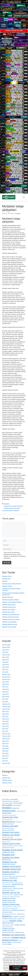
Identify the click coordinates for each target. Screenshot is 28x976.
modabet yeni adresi (8, 930)
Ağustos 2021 (6, 763)
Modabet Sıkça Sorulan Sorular (9, 913)
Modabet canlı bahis (10, 826)
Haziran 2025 (6, 654)
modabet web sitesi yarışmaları (8, 924)
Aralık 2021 (5, 753)
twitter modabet (6, 942)
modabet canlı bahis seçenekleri (8, 828)
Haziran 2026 (6, 647)
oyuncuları (20, 940)
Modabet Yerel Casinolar (9, 627)
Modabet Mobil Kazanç (9, 604)
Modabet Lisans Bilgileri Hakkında (12, 602)
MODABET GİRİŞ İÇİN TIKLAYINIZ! (14, 30)
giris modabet (16, 801)
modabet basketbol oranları (7, 819)
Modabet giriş (8, 854)
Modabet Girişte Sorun (9, 607)
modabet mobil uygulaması (8, 890)
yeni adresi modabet (16, 942)
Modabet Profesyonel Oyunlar (10, 619)
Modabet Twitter (7, 782)
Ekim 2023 (5, 699)
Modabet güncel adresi (11, 866)
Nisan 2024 (5, 684)
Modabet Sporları (7, 586)
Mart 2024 (5, 686)
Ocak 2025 (5, 662)
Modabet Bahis (7, 813)
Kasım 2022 (5, 726)
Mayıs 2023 (5, 711)
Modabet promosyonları (11, 904)
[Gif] (14, 82)
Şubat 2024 (5, 689)
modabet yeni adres (8, 928)
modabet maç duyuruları (6, 884)
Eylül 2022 (5, 731)
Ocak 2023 (5, 721)
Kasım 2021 (5, 755)
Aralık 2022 (5, 723)
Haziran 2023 (6, 709)
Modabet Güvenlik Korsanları (10, 617)
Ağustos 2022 (6, 733)
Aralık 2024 (5, 664)
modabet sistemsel (5, 908)
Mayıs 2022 (5, 741)
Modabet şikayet (18, 937)
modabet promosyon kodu (8, 902)
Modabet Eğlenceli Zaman (9, 624)
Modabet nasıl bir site (11, 892)
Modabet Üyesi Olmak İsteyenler (11, 583)
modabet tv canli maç (19, 916)
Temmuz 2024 (6, 677)
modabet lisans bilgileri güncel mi (8, 882)
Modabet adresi (9, 811)
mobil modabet (17, 805)
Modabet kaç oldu (9, 880)
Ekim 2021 (5, 758)
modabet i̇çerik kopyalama (20, 876)
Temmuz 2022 (6, 736)
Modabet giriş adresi (10, 857)
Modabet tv (7, 916)
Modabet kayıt (13, 878)
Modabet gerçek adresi (12, 850)
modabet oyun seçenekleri (15, 896)
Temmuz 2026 (6, 644)
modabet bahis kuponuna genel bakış (9, 815)
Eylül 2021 (5, 760)
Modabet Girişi (6, 859)
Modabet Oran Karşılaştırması (10, 614)
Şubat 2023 (5, 718)
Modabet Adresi (6, 576)
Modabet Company (7, 597)
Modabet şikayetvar (10, 940)
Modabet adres (15, 808)
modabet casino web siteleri (18, 845)
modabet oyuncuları (5, 896)
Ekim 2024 (5, 669)
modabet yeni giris (19, 932)
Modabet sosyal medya (18, 910)
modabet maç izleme (8, 886)
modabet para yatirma (8, 898)
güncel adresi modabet (7, 803)
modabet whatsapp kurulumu (7, 926)
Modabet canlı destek (11, 835)
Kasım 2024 (5, 667)
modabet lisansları (18, 882)
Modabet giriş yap (9, 862)
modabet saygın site (17, 906)
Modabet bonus (8, 821)
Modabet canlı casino (10, 832)
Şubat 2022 (5, 748)
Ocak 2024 (5, 691)
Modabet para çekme (8, 900)
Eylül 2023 (5, 701)
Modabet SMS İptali (6, 910)
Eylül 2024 (5, 672)
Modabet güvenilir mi (10, 872)
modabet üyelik (6, 937)
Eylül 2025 (5, 652)
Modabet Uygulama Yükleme (10, 599)
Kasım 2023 (5, 696)
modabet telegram (21, 913)
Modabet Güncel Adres (8, 864)
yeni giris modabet (7, 944)
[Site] (14, 51)
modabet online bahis (18, 894)
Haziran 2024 (6, 679)
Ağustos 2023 (6, 704)
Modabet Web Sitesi (7, 923)
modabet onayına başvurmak (7, 894)
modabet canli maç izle (8, 823)
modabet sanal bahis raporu (7, 906)
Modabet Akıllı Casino (8, 612)
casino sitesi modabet (7, 801)
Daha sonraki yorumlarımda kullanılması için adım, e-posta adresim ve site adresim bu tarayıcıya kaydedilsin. (14, 555)
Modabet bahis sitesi (10, 817)
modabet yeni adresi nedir (8, 932)
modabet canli (19, 821)
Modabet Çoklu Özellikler (9, 622)
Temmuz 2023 (6, 706)
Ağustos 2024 (6, 674)
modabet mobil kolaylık (18, 888)
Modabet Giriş (6, 578)
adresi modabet (5, 799)
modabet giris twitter (8, 852)
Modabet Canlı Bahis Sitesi (8, 830)
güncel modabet (17, 803)
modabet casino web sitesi (8, 847)
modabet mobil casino (7, 888)
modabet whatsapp (19, 924)
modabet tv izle (20, 918)
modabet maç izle (17, 884)
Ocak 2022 (5, 751)
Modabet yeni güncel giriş (13, 935)
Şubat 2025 (5, 659)
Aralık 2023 (5, 694)
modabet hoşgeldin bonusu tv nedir (8, 876)
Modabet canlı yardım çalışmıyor (13, 506)
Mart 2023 (5, 716)
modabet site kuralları (14, 908)
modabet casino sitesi (7, 845)
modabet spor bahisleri (7, 912)
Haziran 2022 (6, 738)
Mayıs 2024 (5, 681)
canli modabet (14, 799)
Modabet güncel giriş (11, 869)
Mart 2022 (5, 746)
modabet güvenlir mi (8, 874)
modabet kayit (5, 878)
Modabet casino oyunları (11, 843)
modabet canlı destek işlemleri (7, 837)
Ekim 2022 (5, 728)
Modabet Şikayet (7, 780)
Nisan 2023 (5, 714)
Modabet (6, 503)
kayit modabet (7, 805)
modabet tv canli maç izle (9, 918)
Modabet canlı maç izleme (12, 839)
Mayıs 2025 (5, 657)
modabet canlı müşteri (6, 841)
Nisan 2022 (5, 743)
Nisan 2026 (5, 649)
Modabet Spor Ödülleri (8, 609)
